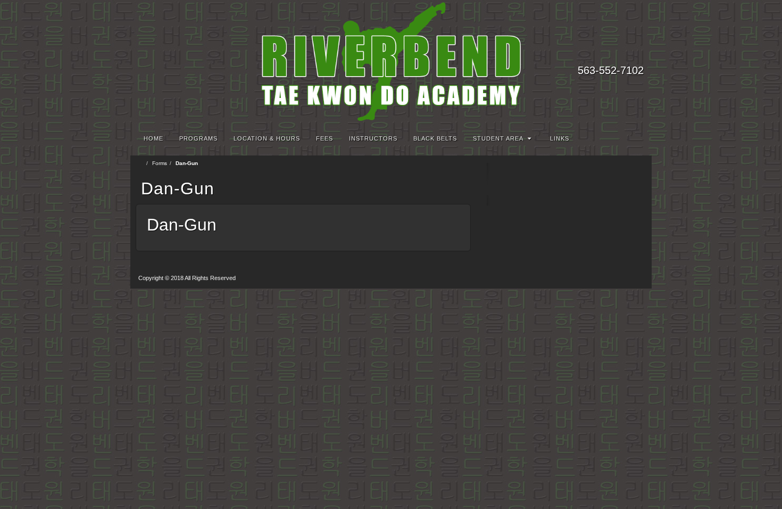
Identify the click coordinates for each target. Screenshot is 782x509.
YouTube (636, 55)
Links (559, 138)
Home (153, 138)
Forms (159, 163)
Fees (324, 138)
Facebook (622, 55)
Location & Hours (267, 138)
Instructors (373, 138)
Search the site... (637, 138)
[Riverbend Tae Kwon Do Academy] (391, 61)
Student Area (498, 138)
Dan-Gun (182, 224)
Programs (198, 138)
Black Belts (435, 138)
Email (607, 55)
